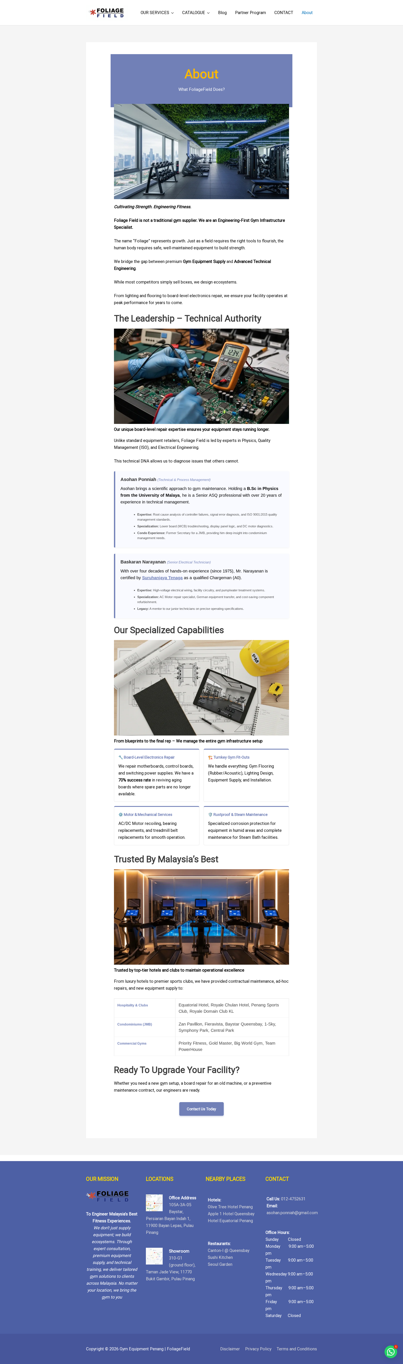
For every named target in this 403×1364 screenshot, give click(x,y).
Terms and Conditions (297, 1348)
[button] (391, 1352)
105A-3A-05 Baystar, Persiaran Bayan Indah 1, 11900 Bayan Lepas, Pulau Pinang (170, 1218)
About (307, 12)
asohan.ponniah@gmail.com (292, 1212)
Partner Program (250, 12)
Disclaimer (230, 1348)
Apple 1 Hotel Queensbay (231, 1213)
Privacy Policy (258, 1348)
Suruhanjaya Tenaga (162, 577)
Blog (222, 12)
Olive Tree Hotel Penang (230, 1206)
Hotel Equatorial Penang (230, 1220)
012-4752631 (293, 1198)
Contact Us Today (201, 1109)
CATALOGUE (193, 12)
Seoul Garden (220, 1264)
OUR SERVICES (155, 12)
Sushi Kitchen (220, 1257)
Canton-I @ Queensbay (228, 1250)
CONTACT (283, 12)
